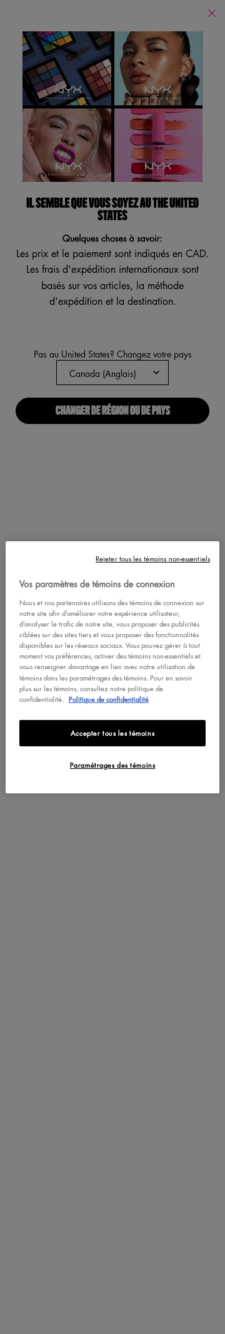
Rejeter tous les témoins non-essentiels (153, 558)
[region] (112, 667)
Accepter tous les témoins (112, 733)
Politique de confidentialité (109, 699)
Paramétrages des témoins (113, 765)
